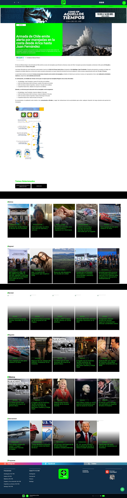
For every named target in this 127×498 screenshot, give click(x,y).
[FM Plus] (14, 3)
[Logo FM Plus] (63, 2)
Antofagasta (105, 269)
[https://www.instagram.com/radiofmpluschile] (5, 463)
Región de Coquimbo (15, 224)
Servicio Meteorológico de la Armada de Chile (23, 186)
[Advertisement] (63, 194)
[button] (1, 15)
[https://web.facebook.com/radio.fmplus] (46, 463)
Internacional (15, 442)
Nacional (15, 316)
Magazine (106, 224)
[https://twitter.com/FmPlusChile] (89, 463)
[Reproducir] (124, 3)
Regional (82, 269)
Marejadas (39, 186)
